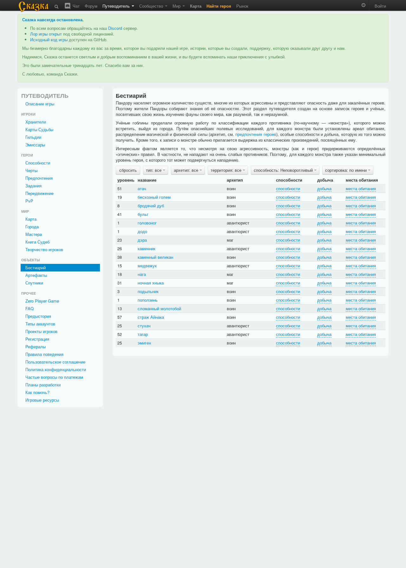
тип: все (154, 170)
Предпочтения (39, 178)
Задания (33, 186)
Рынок (242, 6)
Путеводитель (116, 6)
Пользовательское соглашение (55, 362)
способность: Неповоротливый (284, 170)
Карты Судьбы (39, 129)
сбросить (128, 170)
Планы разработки (43, 385)
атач (142, 188)
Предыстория (38, 316)
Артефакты (36, 275)
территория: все (227, 170)
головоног (147, 223)
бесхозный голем (154, 197)
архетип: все (187, 170)
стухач (144, 326)
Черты (31, 170)
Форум (91, 6)
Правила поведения (44, 354)
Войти (380, 6)
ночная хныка (151, 283)
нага (142, 274)
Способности (37, 163)
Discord (115, 28)
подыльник (148, 291)
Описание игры (39, 104)
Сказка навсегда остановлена (52, 20)
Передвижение (39, 193)
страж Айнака (151, 317)
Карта (30, 219)
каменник (146, 248)
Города (32, 227)
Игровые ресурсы (42, 400)
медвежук (147, 266)
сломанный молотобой (159, 308)
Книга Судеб (37, 242)
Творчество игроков (44, 249)
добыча (324, 188)
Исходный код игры (49, 40)
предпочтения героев (255, 134)
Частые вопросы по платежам (54, 377)
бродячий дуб (151, 206)
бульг (143, 214)
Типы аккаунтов (40, 324)
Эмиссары (35, 145)
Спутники (34, 283)
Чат (75, 6)
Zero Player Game (42, 301)
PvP (29, 201)
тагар (143, 334)
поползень (148, 300)
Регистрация (37, 339)
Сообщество (151, 6)
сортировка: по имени (346, 170)
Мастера (33, 234)
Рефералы (35, 347)
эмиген (144, 343)
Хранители (35, 122)
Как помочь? (37, 392)
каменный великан (155, 257)
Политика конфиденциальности (55, 369)
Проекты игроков (41, 331)
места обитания (361, 188)
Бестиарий (35, 267)
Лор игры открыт (46, 34)
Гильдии (33, 137)
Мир (177, 6)
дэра (142, 240)
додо (142, 231)
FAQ (29, 308)
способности (288, 188)
